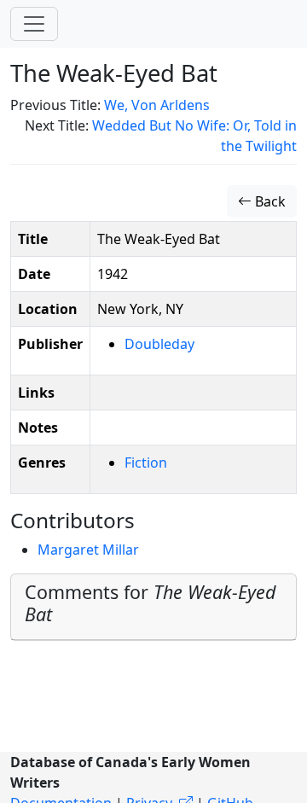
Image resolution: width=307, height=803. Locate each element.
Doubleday (159, 344)
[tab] (153, 607)
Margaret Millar (88, 549)
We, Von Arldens (157, 105)
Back (269, 201)
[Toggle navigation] (34, 24)
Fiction (146, 462)
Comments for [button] (150, 602)
